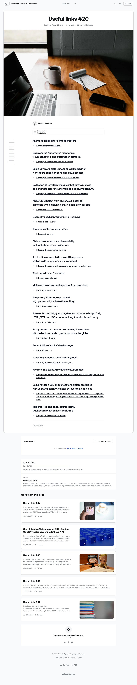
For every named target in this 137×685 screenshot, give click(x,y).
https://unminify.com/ (46, 322)
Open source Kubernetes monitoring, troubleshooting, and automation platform (16, 152)
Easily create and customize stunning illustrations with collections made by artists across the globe (16, 255)
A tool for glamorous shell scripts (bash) (16, 269)
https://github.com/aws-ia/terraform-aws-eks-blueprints (62, 193)
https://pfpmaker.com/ (46, 290)
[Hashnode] (72, 642)
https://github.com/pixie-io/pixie (51, 250)
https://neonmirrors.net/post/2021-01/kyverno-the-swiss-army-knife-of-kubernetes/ (70, 376)
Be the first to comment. (75, 448)
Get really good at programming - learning (16, 190)
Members (58, 658)
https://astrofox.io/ (44, 234)
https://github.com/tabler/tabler (51, 415)
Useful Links (65, 3)
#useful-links (38, 426)
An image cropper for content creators (15, 145)
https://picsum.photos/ (46, 278)
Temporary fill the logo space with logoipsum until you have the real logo (15, 231)
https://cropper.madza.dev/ (48, 146)
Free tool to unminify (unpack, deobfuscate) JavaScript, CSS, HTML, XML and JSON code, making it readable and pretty (16, 243)
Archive (66, 658)
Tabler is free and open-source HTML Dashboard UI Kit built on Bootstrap (17, 294)
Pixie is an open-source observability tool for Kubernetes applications (16, 201)
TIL (75, 3)
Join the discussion (104, 441)
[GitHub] (65, 642)
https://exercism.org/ (46, 222)
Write (129, 3)
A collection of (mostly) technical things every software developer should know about (16, 209)
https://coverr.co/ (44, 350)
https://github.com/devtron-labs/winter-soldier (57, 177)
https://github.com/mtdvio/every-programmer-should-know (63, 266)
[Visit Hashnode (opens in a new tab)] (68, 674)
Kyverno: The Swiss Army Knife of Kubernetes (15, 275)
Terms (80, 658)
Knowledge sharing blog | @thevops (24, 3)
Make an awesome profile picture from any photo (16, 223)
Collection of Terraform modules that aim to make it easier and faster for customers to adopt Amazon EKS (16, 172)
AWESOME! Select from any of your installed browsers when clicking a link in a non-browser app (17, 182)
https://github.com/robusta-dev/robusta (54, 161)
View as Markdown (86, 25)
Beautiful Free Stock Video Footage (15, 264)
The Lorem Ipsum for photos (15, 217)
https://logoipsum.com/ (47, 306)
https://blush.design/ (45, 338)
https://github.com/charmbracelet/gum (54, 362)
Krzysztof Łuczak (45, 123)
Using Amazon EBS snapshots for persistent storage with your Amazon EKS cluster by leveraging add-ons (16, 284)
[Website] (68, 642)
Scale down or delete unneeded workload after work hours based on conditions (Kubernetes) (17, 161)
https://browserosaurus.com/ (49, 209)
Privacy (73, 658)
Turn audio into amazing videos (16, 195)
